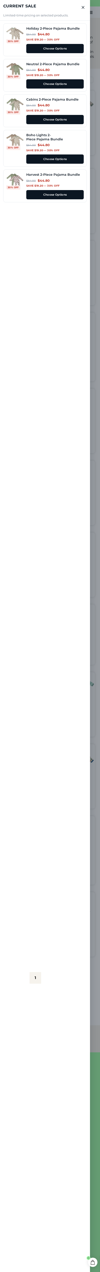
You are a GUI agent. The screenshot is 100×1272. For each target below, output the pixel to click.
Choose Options (55, 48)
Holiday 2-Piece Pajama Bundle (53, 28)
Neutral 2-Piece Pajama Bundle (53, 64)
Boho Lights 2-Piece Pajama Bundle (44, 137)
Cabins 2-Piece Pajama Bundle (52, 99)
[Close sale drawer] (83, 7)
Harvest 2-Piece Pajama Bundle (53, 174)
